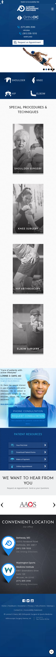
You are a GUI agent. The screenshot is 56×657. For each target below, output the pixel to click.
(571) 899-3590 (28, 27)
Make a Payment (23, 459)
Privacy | (31, 606)
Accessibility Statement (33, 610)
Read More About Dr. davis (11, 404)
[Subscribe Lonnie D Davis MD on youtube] (32, 600)
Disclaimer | (22, 606)
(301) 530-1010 (30, 33)
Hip (14, 93)
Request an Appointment (29, 42)
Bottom (52, 651)
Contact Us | (19, 610)
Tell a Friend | (40, 606)
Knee (39, 80)
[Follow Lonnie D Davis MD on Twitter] (28, 600)
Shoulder (18, 80)
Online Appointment (24, 466)
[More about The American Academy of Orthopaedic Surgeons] (28, 510)
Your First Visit (21, 445)
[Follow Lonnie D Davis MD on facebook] (23, 600)
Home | (5, 606)
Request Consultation (28, 415)
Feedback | (12, 606)
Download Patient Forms (26, 452)
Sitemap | (50, 606)
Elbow (40, 93)
